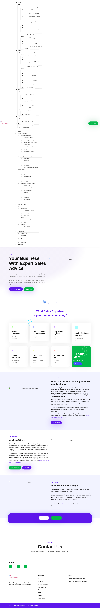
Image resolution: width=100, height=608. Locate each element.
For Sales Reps (23, 217)
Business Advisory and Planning (30, 22)
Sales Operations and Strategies (27, 35)
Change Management (27, 174)
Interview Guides (27, 213)
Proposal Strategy (27, 158)
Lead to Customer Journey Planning (31, 17)
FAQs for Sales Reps (27, 219)
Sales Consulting (27, 199)
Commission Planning (28, 163)
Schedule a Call (24, 233)
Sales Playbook (29, 87)
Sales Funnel (26, 201)
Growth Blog (21, 169)
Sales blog (23, 206)
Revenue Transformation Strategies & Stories (27, 53)
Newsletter (20, 129)
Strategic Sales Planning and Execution (29, 67)
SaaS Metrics (26, 160)
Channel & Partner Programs (29, 151)
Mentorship (26, 192)
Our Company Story (24, 240)
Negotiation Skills (27, 144)
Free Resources (22, 204)
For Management (24, 208)
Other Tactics (26, 181)
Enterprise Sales (27, 165)
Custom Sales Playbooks (28, 137)
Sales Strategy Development (26, 135)
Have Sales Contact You (28, 122)
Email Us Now (23, 235)
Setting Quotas (26, 215)
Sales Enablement (27, 153)
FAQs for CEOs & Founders (32, 95)
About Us (20, 123)
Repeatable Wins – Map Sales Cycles (32, 14)
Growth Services (22, 133)
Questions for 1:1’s (30, 114)
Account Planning (27, 185)
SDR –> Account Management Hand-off (32, 47)
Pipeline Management (28, 195)
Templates (23, 224)
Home (19, 2)
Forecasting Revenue (28, 190)
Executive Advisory (27, 188)
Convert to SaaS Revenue (28, 178)
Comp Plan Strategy (27, 176)
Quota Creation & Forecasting (28, 10)
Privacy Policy (26, 127)
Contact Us (21, 231)
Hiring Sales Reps (27, 149)
